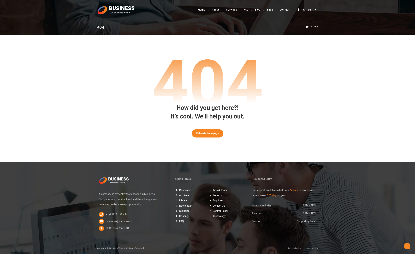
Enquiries (218, 200)
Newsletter (185, 205)
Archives (184, 195)
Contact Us (219, 205)
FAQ (181, 221)
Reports (217, 195)
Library (183, 200)
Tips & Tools (220, 190)
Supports (184, 210)
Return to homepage (207, 133)
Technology (219, 216)
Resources (185, 190)
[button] (298, 9)
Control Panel (220, 210)
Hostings (184, 216)
